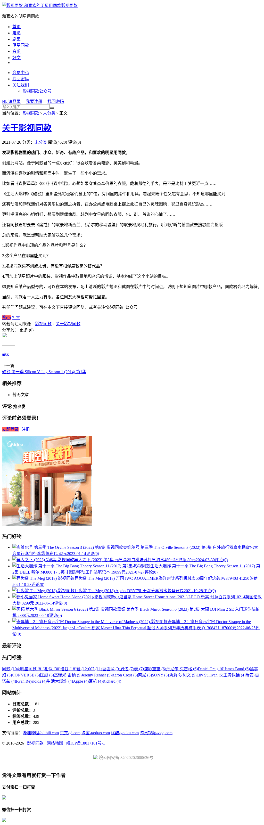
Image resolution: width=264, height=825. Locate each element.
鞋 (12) (82, 669)
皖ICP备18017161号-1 (85, 743)
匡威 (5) (47, 675)
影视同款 (69, 5)
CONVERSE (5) (26, 675)
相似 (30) (52, 669)
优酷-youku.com (125, 733)
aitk (5, 354)
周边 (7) (127, 669)
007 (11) (95, 669)
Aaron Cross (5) (125, 675)
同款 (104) (11, 669)
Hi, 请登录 (11, 101)
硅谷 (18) (68, 669)
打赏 (16, 317)
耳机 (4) (96, 681)
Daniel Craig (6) (211, 669)
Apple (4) (81, 681)
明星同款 (20, 45)
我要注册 (34, 101)
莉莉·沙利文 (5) (182, 675)
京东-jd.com (70, 733)
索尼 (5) (145, 675)
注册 (26, 429)
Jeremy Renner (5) (96, 675)
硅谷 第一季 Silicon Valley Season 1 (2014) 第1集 (44, 372)
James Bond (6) (237, 669)
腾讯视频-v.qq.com (156, 733)
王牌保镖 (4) (234, 675)
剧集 (16, 39)
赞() (6, 317)
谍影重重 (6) (155, 669)
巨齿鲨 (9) (111, 669)
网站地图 (55, 743)
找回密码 (20, 79)
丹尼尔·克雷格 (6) (182, 669)
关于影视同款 (27, 128)
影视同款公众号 (37, 91)
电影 (16, 33)
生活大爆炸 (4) (60, 681)
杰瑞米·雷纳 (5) (67, 675)
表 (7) (139, 669)
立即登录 (10, 429)
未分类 (49, 113)
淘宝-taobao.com (95, 733)
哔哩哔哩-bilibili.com (41, 733)
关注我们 (20, 85)
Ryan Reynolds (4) (31, 681)
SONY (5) (160, 675)
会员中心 (20, 72)
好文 (16, 57)
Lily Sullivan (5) (209, 675)
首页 (16, 26)
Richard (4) (112, 681)
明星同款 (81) (32, 669)
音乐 (16, 51)
